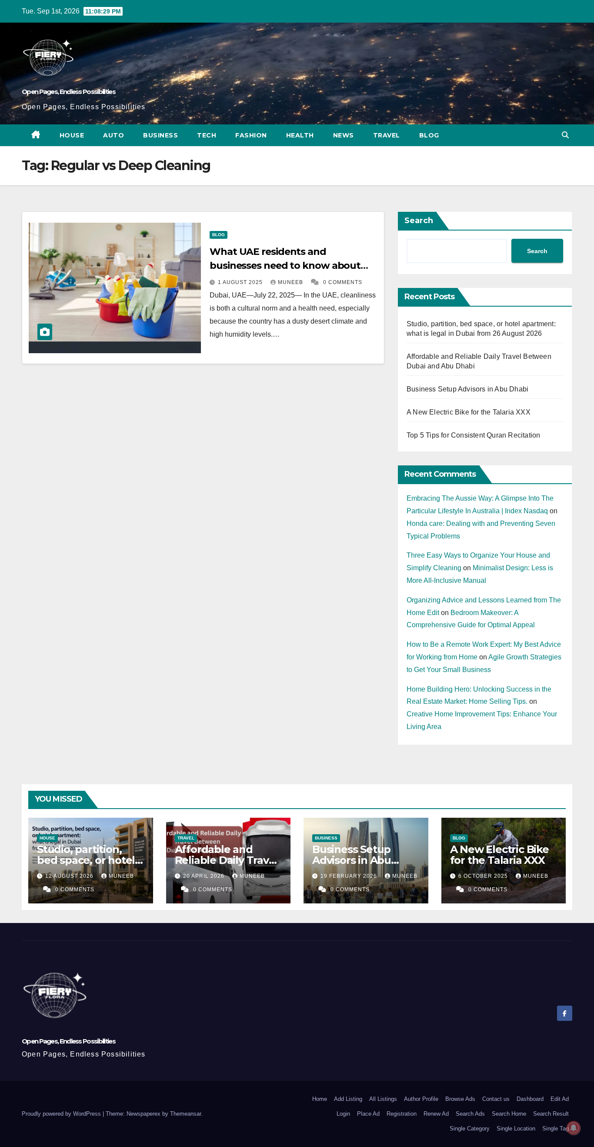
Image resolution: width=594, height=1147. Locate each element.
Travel (386, 135)
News (343, 135)
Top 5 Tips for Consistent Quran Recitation (473, 435)
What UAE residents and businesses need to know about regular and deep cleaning (285, 265)
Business (160, 135)
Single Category (470, 1128)
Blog (429, 135)
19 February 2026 (349, 876)
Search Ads (470, 1113)
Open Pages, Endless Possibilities (68, 91)
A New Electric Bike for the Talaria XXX (469, 412)
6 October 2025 (484, 876)
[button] (565, 135)
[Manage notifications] (574, 1128)
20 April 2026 (204, 876)
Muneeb (291, 282)
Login (343, 1113)
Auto (113, 135)
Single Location (516, 1128)
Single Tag (555, 1128)
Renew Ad (436, 1113)
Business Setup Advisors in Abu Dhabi (467, 389)
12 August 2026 (70, 876)
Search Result (551, 1113)
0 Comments (342, 282)
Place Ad (368, 1113)
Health (300, 135)
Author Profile (421, 1099)
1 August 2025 (241, 282)
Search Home (509, 1113)
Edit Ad (560, 1099)
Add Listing (348, 1099)
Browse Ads (460, 1099)
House (72, 135)
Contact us (496, 1099)
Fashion (251, 135)
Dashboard (530, 1099)
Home (319, 1099)
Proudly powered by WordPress (62, 1113)
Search (418, 220)
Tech (206, 135)
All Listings (383, 1099)
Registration (402, 1113)
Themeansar (185, 1113)
